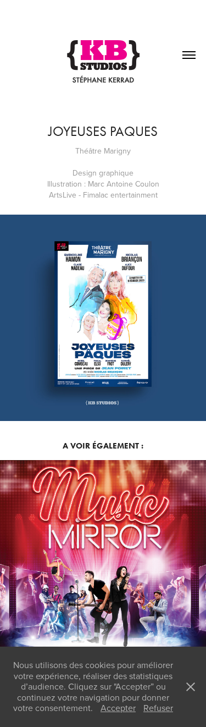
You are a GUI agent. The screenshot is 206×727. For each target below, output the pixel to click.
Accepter (118, 708)
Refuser (158, 708)
